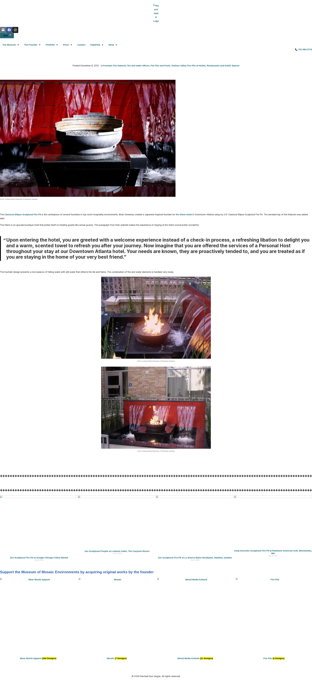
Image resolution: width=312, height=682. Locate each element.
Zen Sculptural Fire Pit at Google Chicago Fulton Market (39, 557)
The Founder (30, 45)
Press (66, 45)
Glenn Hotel (186, 214)
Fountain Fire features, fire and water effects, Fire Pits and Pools (136, 65)
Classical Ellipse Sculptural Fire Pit (23, 214)
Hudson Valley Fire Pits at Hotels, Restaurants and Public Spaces (205, 65)
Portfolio (50, 45)
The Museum (9, 45)
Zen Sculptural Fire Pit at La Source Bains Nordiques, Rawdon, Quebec (195, 557)
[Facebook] (9, 30)
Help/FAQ (95, 45)
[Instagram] (15, 30)
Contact (81, 45)
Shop (111, 45)
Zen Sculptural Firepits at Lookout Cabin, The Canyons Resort (117, 551)
